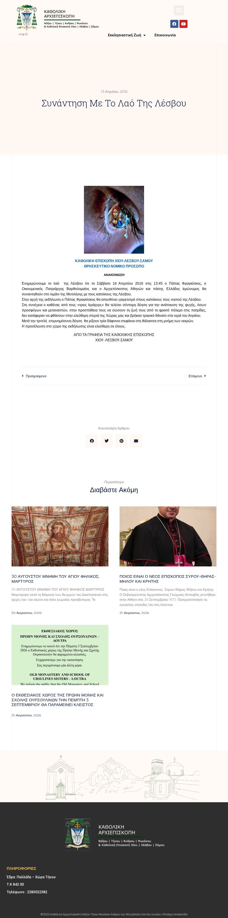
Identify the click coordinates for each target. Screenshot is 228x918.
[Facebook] (174, 24)
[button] (179, 10)
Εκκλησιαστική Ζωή (124, 35)
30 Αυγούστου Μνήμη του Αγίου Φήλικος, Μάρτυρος (55, 579)
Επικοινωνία (165, 35)
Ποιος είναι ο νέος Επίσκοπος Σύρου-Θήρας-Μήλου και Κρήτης (168, 579)
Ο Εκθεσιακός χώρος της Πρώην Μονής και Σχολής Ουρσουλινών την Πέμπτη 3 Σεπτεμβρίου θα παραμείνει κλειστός (58, 700)
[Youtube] (183, 24)
